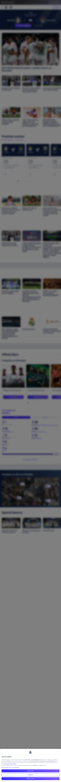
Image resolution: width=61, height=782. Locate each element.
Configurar (30, 774)
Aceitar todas (30, 770)
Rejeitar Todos (30, 778)
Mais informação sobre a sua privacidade (10, 767)
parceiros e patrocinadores (10, 763)
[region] (30, 765)
